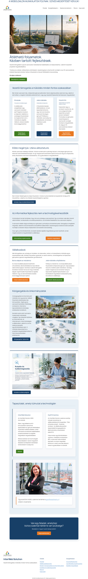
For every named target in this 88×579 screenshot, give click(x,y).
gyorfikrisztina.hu (52, 499)
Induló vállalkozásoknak (21, 280)
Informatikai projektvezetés (22, 238)
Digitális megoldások (53, 238)
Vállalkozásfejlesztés (46, 564)
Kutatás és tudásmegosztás (48, 568)
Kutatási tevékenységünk (21, 392)
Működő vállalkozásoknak (54, 280)
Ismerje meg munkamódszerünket (24, 202)
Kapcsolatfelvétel (44, 533)
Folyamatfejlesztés (71, 562)
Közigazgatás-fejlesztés (21, 339)
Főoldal (42, 562)
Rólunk (20, 451)
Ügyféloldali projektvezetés (66, 133)
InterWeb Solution (12, 559)
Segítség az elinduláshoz (22, 133)
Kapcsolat (43, 571)
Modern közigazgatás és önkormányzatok (52, 566)
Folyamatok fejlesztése (44, 133)
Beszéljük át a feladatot (18, 79)
